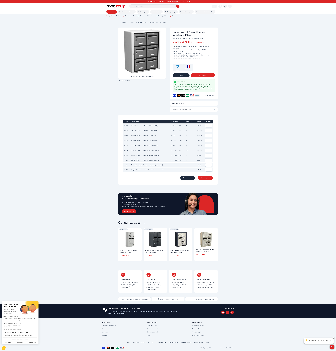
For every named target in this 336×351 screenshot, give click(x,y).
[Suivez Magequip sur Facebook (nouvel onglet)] (223, 312)
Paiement (105, 329)
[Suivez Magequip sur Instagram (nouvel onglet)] (227, 312)
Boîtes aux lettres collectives (205, 12)
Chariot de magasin (186, 12)
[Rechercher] (177, 6)
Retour (125, 22)
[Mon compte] (230, 6)
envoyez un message (158, 206)
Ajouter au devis (187, 178)
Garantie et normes (198, 329)
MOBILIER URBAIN (142, 22)
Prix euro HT (151, 342)
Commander (202, 75)
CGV (128, 342)
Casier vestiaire (156, 12)
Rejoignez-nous (198, 342)
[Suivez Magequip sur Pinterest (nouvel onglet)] (232, 312)
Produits (113, 12)
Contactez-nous (163, 1)
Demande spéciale (152, 332)
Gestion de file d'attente (126, 12)
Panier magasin (143, 12)
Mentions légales (197, 332)
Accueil (132, 22)
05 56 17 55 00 (185, 1)
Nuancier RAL (162, 342)
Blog (207, 342)
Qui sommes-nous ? (198, 326)
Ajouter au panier (205, 178)
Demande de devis (153, 329)
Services (104, 335)
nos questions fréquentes (124, 311)
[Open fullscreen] (163, 30)
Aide (148, 335)
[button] (332, 347)
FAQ (214, 6)
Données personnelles (139, 342)
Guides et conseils (186, 342)
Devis (181, 75)
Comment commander (109, 326)
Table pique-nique (170, 12)
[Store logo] (116, 6)
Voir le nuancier (125, 80)
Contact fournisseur (198, 335)
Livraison (105, 332)
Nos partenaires (173, 342)
